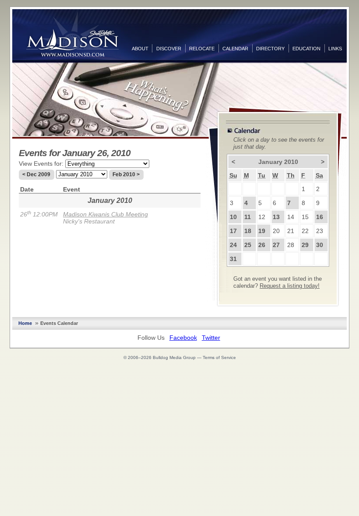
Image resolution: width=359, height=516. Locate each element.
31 (233, 258)
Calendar (235, 48)
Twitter (211, 337)
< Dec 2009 (36, 174)
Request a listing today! (290, 286)
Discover (168, 48)
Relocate (202, 48)
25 (247, 244)
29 (305, 244)
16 (319, 216)
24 (233, 244)
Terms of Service (219, 357)
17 (233, 230)
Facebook (183, 337)
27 (276, 244)
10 (233, 216)
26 (261, 244)
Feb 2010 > (126, 174)
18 (247, 230)
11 (247, 216)
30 (319, 244)
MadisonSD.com (72, 34)
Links (335, 48)
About (140, 48)
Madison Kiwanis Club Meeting (105, 214)
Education (306, 48)
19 (261, 230)
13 (276, 216)
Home (25, 323)
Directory (270, 48)
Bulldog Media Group (174, 357)
